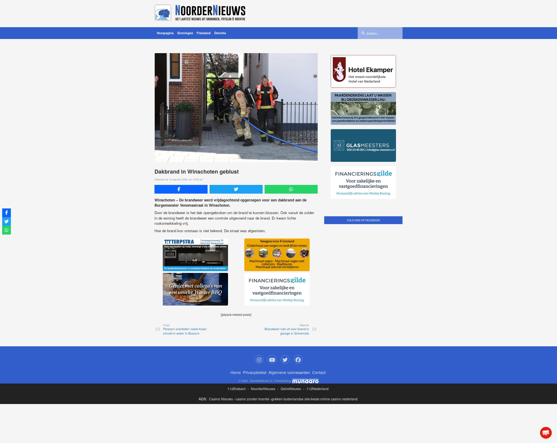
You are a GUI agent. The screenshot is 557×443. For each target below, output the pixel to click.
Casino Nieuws (221, 398)
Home (235, 372)
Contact (319, 372)
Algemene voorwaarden (289, 372)
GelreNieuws (291, 388)
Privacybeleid (254, 372)
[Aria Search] (363, 33)
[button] (546, 433)
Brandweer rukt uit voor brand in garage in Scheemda (287, 329)
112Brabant (236, 388)
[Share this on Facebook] (181, 189)
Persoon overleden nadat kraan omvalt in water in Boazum (185, 329)
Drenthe (220, 33)
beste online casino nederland (334, 398)
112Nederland (317, 388)
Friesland (204, 33)
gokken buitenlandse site (290, 398)
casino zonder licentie (252, 398)
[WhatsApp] (291, 189)
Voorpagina (165, 33)
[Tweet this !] (236, 189)
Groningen (185, 33)
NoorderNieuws (263, 388)
